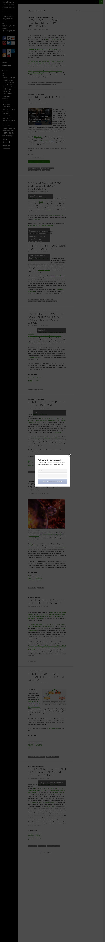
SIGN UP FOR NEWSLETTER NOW (53, 481)
